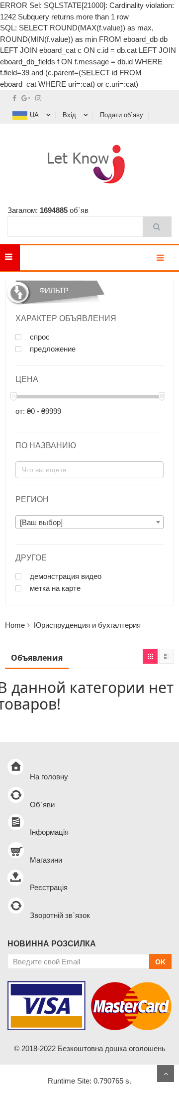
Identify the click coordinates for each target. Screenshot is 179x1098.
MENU (35, 258)
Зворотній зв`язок (60, 915)
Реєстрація (49, 887)
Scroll (165, 1073)
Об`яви (42, 804)
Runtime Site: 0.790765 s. (89, 1081)
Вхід (69, 115)
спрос (39, 337)
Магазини (46, 860)
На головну (49, 776)
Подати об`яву (121, 115)
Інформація (49, 832)
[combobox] (89, 522)
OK (160, 962)
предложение (52, 349)
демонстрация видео (64, 576)
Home (15, 625)
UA (34, 115)
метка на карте (54, 588)
